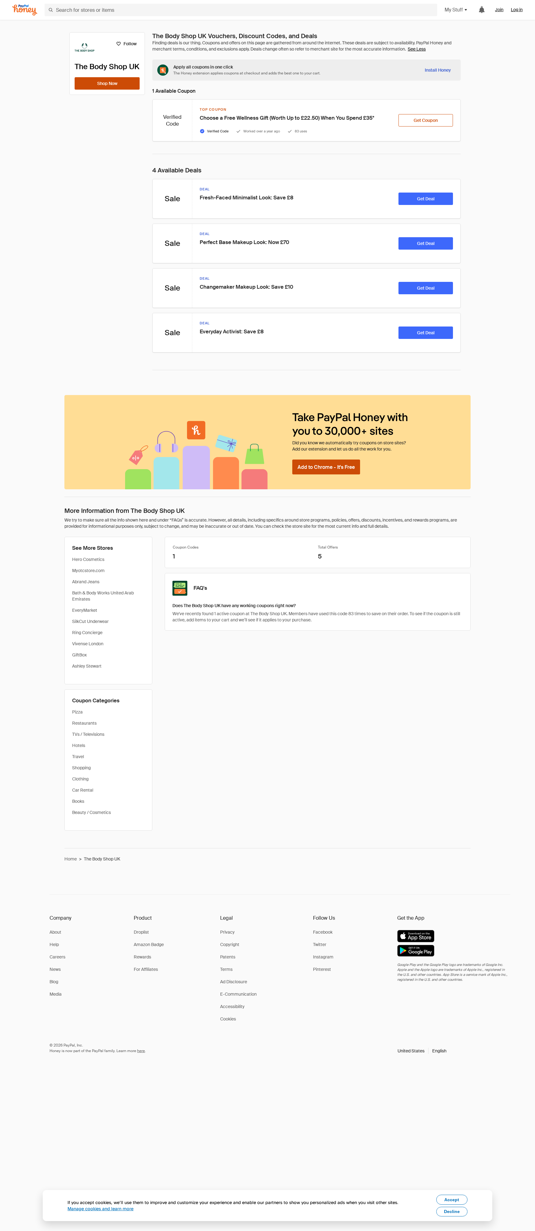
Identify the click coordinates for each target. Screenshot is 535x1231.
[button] (422, 1051)
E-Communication (238, 994)
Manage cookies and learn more (100, 1208)
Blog (54, 981)
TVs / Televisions (88, 734)
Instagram (323, 957)
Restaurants (84, 723)
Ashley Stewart (87, 666)
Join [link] (499, 9)
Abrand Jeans (85, 581)
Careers (57, 957)
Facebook (323, 932)
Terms (226, 969)
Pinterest (322, 969)
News (55, 969)
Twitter (319, 944)
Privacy (227, 932)
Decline (452, 1211)
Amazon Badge (149, 944)
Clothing (80, 779)
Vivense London (87, 644)
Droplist (141, 932)
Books (78, 801)
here (141, 1050)
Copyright (229, 944)
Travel (78, 756)
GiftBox (79, 655)
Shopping (81, 768)
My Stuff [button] (454, 10)
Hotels (78, 745)
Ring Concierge (87, 632)
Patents (227, 957)
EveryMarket (84, 610)
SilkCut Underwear (90, 621)
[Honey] (24, 10)
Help (54, 944)
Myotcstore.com (88, 570)
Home (70, 859)
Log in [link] (517, 9)
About (55, 932)
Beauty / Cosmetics (91, 812)
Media (56, 994)
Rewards (142, 957)
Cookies (228, 1019)
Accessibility (232, 1006)
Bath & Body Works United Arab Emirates (103, 596)
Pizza (77, 712)
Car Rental (82, 790)
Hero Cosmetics (88, 559)
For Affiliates (146, 969)
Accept (451, 1199)
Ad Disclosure (233, 981)
